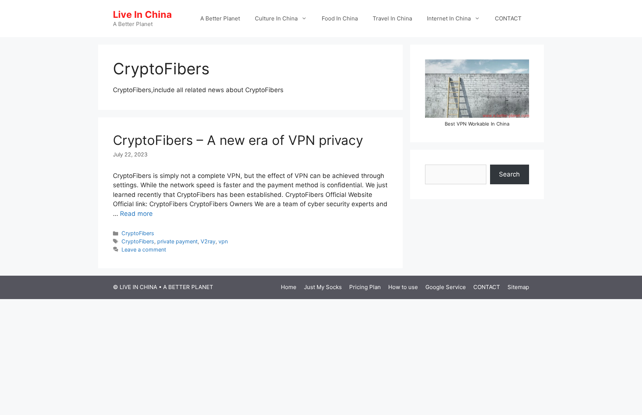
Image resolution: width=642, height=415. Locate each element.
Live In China (142, 14)
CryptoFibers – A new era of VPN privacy (238, 140)
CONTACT (508, 18)
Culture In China (276, 18)
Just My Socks (323, 287)
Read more (136, 213)
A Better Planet (220, 18)
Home (288, 287)
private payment (177, 241)
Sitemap (518, 287)
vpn (223, 241)
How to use (403, 287)
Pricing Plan (365, 287)
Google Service (445, 287)
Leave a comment (143, 249)
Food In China (340, 18)
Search (509, 174)
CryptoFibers (137, 233)
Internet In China (449, 18)
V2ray (208, 241)
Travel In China (392, 18)
